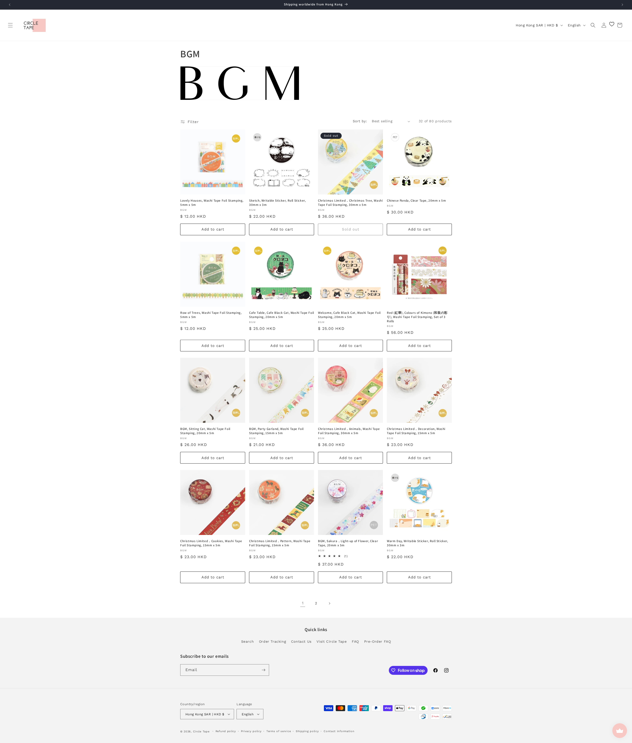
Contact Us (301, 641)
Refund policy (226, 731)
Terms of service (278, 731)
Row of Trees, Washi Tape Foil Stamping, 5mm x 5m (210, 315)
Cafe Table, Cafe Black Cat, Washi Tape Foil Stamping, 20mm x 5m (281, 315)
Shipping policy (307, 731)
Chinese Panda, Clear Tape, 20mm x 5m (416, 201)
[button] (10, 25)
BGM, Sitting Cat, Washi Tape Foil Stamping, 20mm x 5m (205, 431)
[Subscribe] (263, 670)
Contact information (339, 731)
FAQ (355, 641)
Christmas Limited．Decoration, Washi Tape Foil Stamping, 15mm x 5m (416, 431)
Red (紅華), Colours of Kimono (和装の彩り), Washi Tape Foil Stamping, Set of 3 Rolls (417, 317)
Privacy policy (251, 731)
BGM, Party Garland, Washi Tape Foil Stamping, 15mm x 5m (276, 431)
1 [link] (303, 603)
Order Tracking (272, 641)
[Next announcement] (622, 4)
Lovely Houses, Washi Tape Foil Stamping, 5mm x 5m (211, 203)
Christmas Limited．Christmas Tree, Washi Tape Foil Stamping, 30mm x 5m (350, 203)
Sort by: (360, 121)
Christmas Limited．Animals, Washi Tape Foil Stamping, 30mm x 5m (349, 431)
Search (247, 641)
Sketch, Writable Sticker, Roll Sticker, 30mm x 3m (277, 203)
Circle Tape (201, 731)
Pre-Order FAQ (377, 641)
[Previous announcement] (9, 4)
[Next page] (329, 603)
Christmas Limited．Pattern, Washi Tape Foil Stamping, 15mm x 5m (279, 543)
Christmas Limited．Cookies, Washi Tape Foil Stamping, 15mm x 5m (211, 543)
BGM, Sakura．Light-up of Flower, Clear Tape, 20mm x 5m (348, 543)
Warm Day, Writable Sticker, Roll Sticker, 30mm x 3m (417, 543)
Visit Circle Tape (331, 641)
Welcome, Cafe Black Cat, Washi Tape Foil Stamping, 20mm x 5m (349, 315)
